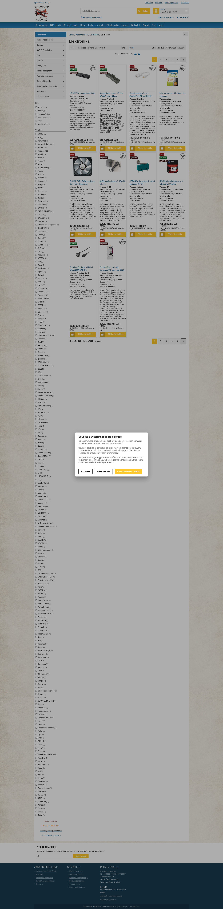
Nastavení (85, 471)
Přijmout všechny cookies (128, 471)
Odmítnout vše (103, 471)
